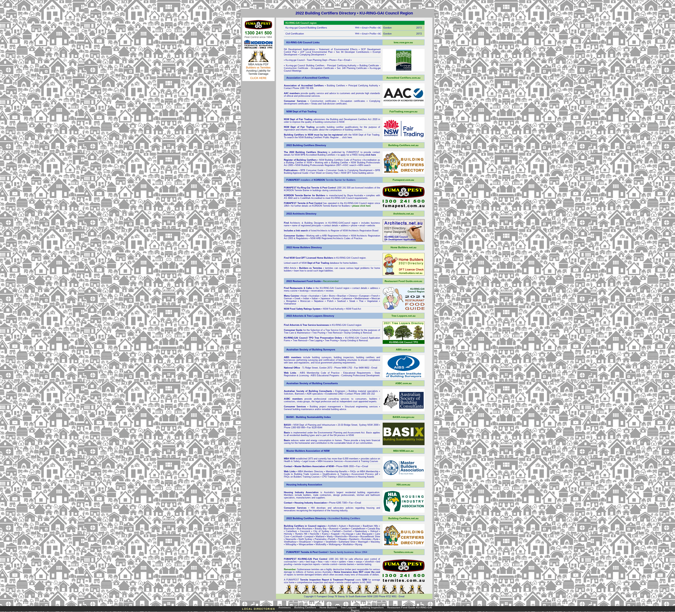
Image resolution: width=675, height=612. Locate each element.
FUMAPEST (352, 152)
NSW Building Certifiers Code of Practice (340, 160)
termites (315, 569)
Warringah (363, 541)
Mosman (353, 536)
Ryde (375, 539)
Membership (332, 471)
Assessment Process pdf (364, 474)
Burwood (333, 528)
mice (334, 561)
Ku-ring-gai (347, 534)
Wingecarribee (306, 544)
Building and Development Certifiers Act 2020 (354, 119)
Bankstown (354, 526)
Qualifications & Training (335, 474)
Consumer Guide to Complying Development (349, 170)
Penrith (331, 539)
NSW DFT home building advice (357, 173)
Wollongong (334, 544)
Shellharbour (290, 541)
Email (347, 60)
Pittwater (342, 539)
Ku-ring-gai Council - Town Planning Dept (306, 60)
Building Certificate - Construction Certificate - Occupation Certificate (332, 66)
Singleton (318, 541)
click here (347, 137)
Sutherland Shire (346, 541)
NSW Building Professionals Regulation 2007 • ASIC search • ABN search (333, 165)
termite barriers (347, 564)
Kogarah (335, 534)
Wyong (358, 544)
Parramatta (320, 539)
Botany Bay (321, 528)
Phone (332, 60)
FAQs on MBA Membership (364, 471)
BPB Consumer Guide (311, 170)
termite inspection (303, 564)
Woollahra (348, 544)
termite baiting (364, 564)
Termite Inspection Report (314, 579)
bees (351, 561)
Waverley (375, 541)
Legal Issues (308, 461)
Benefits (343, 471)
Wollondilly (321, 544)
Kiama (325, 534)
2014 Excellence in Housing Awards (356, 476)
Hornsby (288, 534)
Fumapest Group (325, 596)
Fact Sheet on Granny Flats (324, 173)
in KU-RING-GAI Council (338, 258)
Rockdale (366, 539)
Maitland (320, 536)
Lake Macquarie (364, 534)
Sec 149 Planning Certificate (352, 68)
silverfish (369, 561)
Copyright (309, 596)
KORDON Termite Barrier (296, 190)
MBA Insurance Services (330, 461)
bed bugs (310, 561)
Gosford (347, 531)
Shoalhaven (305, 541)
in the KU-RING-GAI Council (316, 288)
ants (301, 561)
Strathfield (331, 541)
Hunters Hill (301, 534)
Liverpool (308, 536)
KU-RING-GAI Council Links (303, 42)
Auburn (342, 526)
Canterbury (291, 531)
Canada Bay (374, 528)
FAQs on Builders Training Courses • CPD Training (310, 476)
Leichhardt (296, 536)
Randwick (354, 539)
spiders (342, 561)
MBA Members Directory (310, 471)
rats (327, 561)
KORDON (317, 205)
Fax (340, 60)
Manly (330, 536)
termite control (329, 564)
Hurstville (314, 534)
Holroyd (374, 531)
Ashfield (332, 526)
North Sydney (305, 539)
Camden (344, 528)
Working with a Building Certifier (331, 162)
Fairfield (336, 531)
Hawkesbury (361, 531)
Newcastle (290, 539)
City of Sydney (321, 531)
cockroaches (290, 561)
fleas (320, 561)
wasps (359, 561)
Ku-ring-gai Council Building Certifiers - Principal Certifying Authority (321, 65)
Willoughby (291, 544)
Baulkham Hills (370, 526)
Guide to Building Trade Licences (301, 474)
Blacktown (289, 528)
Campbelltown (358, 528)
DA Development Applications (299, 49)
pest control (370, 559)
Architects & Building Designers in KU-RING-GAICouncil (320, 223)
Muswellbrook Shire (370, 536)
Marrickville (341, 536)
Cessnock (305, 531)
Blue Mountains (305, 528)
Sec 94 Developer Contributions (352, 52)
